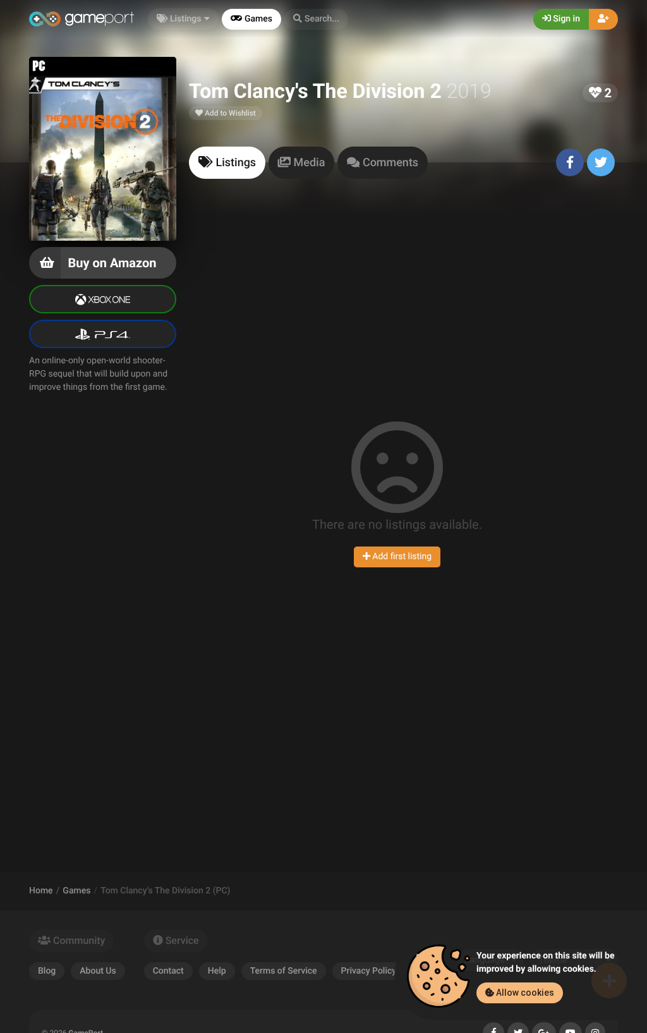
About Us (98, 971)
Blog (47, 971)
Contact (168, 971)
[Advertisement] (403, 293)
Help (217, 971)
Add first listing (401, 557)
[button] (316, 19)
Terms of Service (283, 971)
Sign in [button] (565, 19)
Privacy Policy (369, 971)
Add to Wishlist (229, 113)
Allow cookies (524, 993)
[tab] (227, 163)
